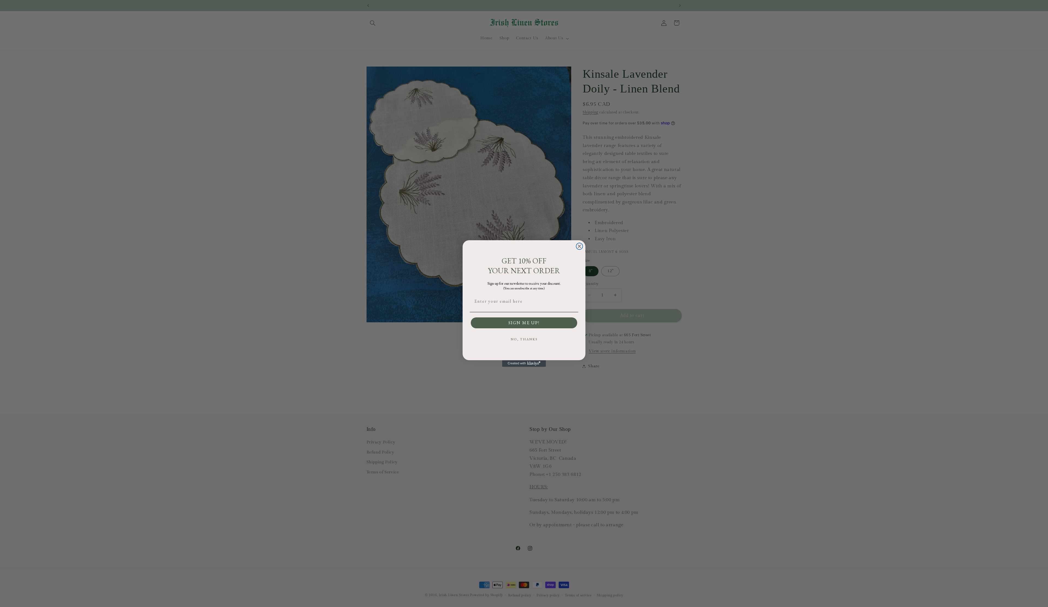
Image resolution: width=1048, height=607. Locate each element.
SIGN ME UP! (524, 323)
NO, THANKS (524, 339)
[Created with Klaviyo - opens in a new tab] (524, 363)
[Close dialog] (579, 246)
